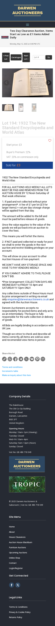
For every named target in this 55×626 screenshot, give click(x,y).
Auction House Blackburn (20, 542)
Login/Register (16, 568)
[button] (48, 83)
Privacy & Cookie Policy (19, 612)
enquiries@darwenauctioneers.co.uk (28, 299)
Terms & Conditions (18, 607)
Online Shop (14, 557)
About (12, 532)
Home (12, 526)
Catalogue (16, 57)
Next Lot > (26, 57)
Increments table (10, 371)
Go (49, 57)
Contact (12, 563)
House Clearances (17, 537)
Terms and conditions (12, 367)
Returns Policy (15, 617)
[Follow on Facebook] (11, 585)
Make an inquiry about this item (16, 375)
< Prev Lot (6, 57)
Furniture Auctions (17, 547)
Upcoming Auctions (18, 552)
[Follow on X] (17, 585)
